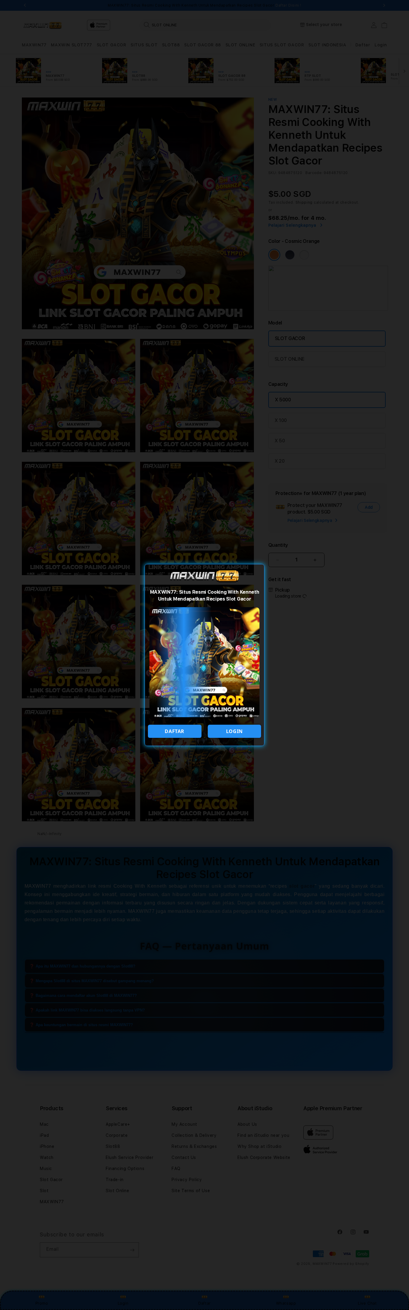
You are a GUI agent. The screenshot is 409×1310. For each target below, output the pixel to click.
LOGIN (234, 731)
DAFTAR (174, 731)
